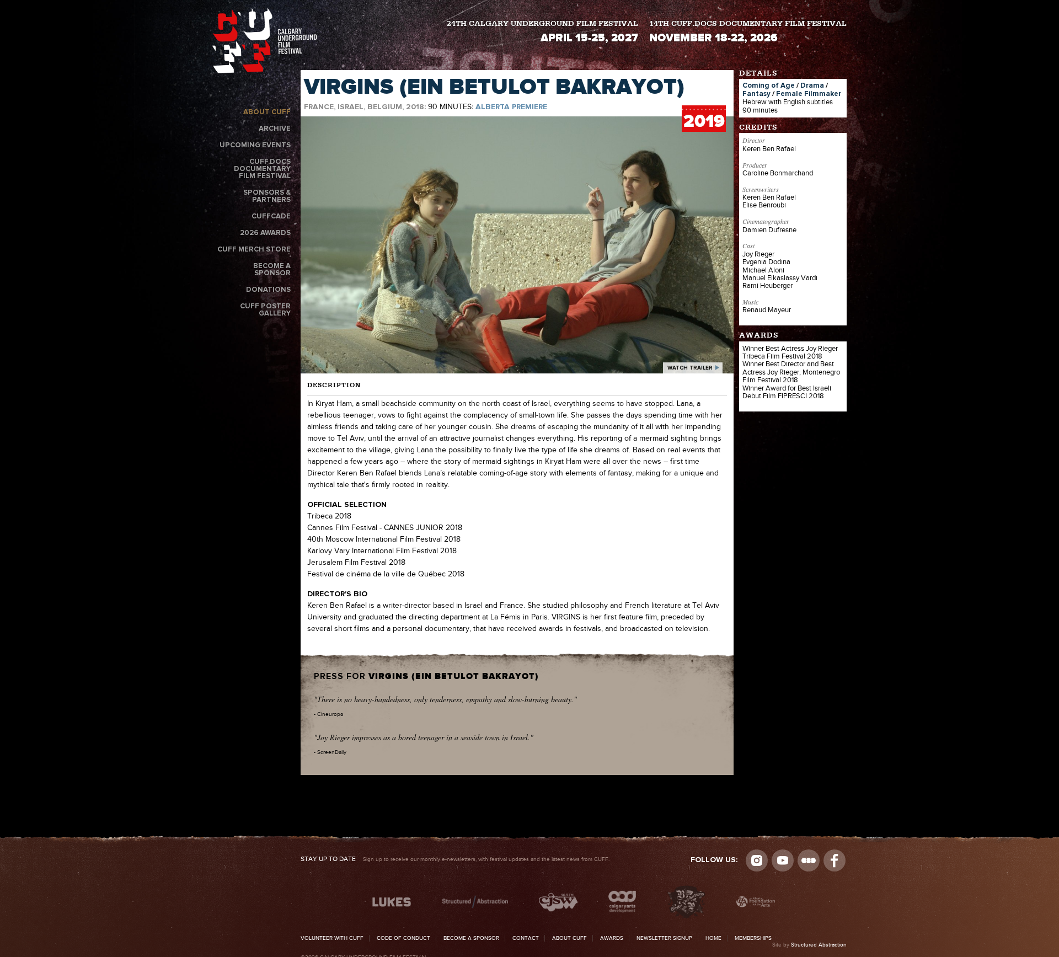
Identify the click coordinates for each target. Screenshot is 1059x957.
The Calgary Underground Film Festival (264, 43)
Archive (275, 128)
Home (713, 938)
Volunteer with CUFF (332, 938)
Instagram (757, 860)
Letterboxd (809, 860)
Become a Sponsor (272, 270)
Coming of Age (768, 85)
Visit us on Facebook (834, 860)
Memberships (753, 938)
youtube (783, 860)
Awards (611, 938)
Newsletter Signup (664, 938)
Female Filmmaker (808, 94)
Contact (525, 938)
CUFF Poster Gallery (265, 310)
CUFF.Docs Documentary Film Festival (262, 169)
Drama (812, 85)
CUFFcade (271, 216)
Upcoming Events (255, 145)
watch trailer (690, 368)
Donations (268, 289)
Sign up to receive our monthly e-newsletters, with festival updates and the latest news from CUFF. (455, 859)
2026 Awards (265, 233)
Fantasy (756, 94)
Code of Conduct (403, 938)
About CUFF (267, 112)
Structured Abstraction (819, 945)
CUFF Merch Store (254, 249)
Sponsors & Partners (267, 196)
